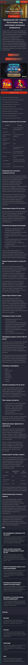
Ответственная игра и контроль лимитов (11, 118)
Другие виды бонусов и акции (9, 106)
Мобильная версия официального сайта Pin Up (12, 113)
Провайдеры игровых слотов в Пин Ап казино (12, 108)
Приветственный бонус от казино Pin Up (11, 104)
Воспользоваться (14, 16)
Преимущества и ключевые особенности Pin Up (12, 99)
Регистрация (24, 2)
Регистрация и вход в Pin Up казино (10, 102)
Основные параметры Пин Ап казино (10, 97)
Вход (18, 2)
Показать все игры (14, 92)
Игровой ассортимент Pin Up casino (10, 111)
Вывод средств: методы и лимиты (9, 115)
